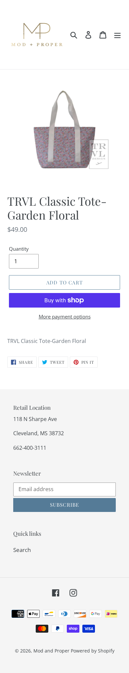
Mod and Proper (51, 651)
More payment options (65, 316)
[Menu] (117, 34)
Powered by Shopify (92, 651)
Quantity (19, 248)
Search (22, 550)
